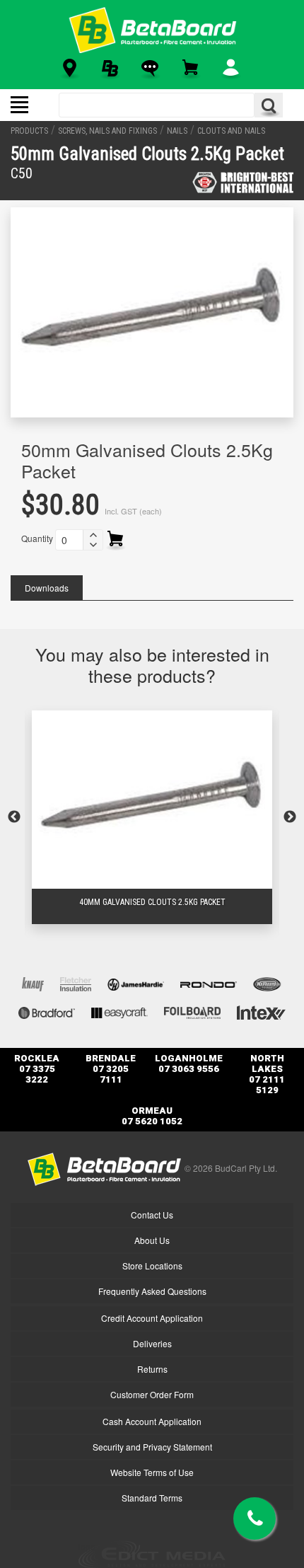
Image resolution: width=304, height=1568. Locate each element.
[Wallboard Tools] (267, 983)
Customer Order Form (152, 1394)
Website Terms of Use (152, 1472)
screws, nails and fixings (107, 131)
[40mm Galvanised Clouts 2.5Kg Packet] (152, 799)
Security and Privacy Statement (152, 1447)
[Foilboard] (192, 1011)
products (29, 131)
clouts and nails (231, 131)
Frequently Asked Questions (152, 1291)
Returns (152, 1369)
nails (177, 131)
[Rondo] (208, 983)
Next (290, 817)
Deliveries (152, 1343)
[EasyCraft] (119, 1011)
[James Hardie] (135, 983)
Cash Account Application (152, 1421)
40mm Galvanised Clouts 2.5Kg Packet (152, 902)
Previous (14, 817)
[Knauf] (33, 983)
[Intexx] (261, 1011)
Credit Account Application (152, 1318)
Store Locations (152, 1265)
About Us (152, 1240)
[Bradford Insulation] (46, 1011)
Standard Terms (152, 1498)
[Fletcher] (75, 983)
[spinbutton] (69, 540)
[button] (93, 535)
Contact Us (152, 1215)
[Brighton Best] (242, 182)
